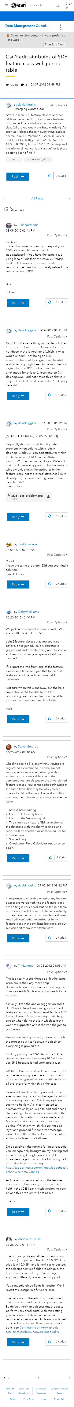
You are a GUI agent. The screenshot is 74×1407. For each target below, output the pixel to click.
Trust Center (29, 1399)
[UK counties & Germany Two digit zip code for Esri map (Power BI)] (5, 199)
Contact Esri (59, 1399)
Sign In (69, 6)
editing (13, 159)
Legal (44, 1399)
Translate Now (54, 44)
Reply (16, 176)
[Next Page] (69, 1378)
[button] (57, 105)
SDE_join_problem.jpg (27, 495)
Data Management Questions (28, 26)
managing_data (38, 159)
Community (36, 5)
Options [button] (61, 27)
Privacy (13, 1399)
